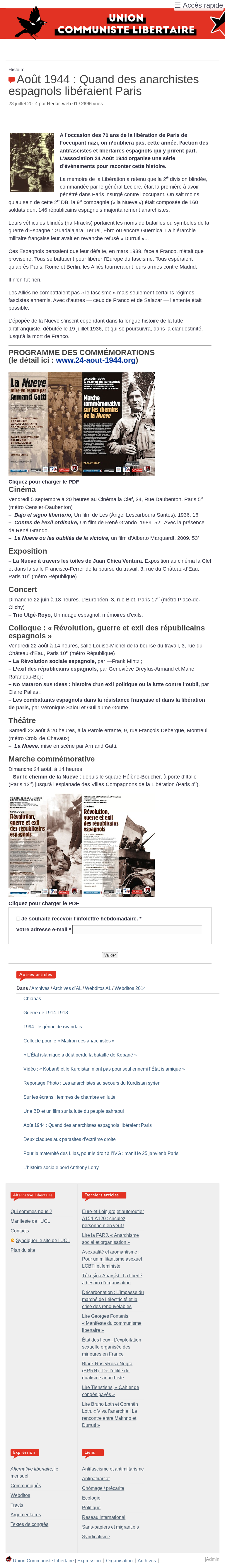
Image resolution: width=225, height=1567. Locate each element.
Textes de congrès (29, 1524)
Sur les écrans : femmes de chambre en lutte (69, 1097)
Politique (91, 1507)
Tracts (17, 1504)
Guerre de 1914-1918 (45, 1012)
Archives (40, 988)
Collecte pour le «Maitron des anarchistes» (69, 1040)
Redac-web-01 (62, 103)
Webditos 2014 (130, 988)
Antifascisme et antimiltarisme (113, 1468)
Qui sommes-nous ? (31, 1211)
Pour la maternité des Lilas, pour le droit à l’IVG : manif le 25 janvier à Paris (100, 1153)
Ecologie (91, 1497)
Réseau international (103, 1517)
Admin (212, 1559)
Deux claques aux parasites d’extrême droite (69, 1139)
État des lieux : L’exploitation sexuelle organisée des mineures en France (111, 1346)
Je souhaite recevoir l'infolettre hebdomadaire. (81, 919)
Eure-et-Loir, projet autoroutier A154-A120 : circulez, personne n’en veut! (113, 1218)
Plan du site (23, 1250)
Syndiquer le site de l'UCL (43, 1240)
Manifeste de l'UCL (30, 1221)
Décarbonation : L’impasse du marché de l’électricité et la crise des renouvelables (113, 1299)
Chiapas (32, 998)
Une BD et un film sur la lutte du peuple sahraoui (73, 1111)
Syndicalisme (96, 1536)
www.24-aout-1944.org (96, 360)
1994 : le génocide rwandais (52, 1026)
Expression (89, 1560)
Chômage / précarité (103, 1488)
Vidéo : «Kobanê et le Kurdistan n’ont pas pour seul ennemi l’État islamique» (104, 1068)
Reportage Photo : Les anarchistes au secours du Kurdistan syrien (92, 1083)
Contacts (20, 1230)
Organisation (119, 1560)
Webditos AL (98, 988)
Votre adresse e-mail (43, 929)
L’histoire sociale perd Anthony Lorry (61, 1167)
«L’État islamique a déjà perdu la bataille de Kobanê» (80, 1054)
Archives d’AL (67, 988)
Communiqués (26, 1485)
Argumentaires (26, 1514)
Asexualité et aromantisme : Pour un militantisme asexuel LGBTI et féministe (112, 1258)
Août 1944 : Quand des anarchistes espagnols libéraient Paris (87, 1125)
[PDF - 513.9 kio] (81, 474)
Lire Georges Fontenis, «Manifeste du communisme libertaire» (112, 1323)
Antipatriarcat (96, 1478)
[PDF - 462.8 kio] (81, 895)
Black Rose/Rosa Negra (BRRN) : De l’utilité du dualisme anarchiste (107, 1370)
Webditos (20, 1495)
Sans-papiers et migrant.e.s (110, 1526)
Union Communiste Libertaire (43, 1560)
